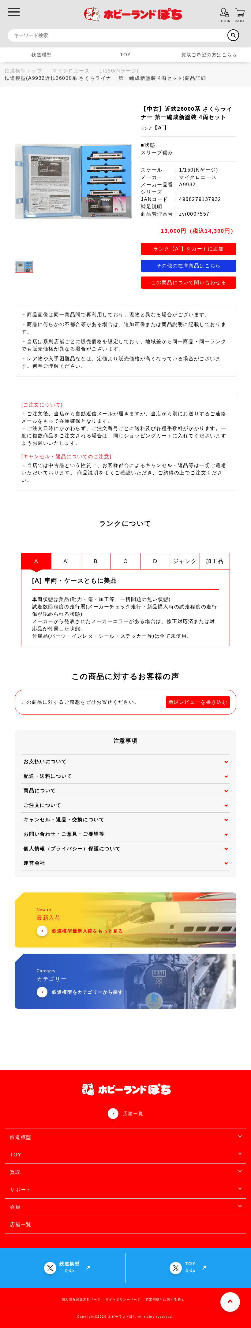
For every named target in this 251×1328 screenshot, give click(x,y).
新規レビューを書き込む (198, 702)
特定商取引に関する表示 (165, 1299)
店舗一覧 (133, 1113)
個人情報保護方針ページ (81, 1299)
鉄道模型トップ (23, 70)
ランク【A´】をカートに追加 (188, 248)
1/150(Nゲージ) (119, 70)
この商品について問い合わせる (188, 282)
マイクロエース (71, 70)
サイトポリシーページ (123, 1299)
